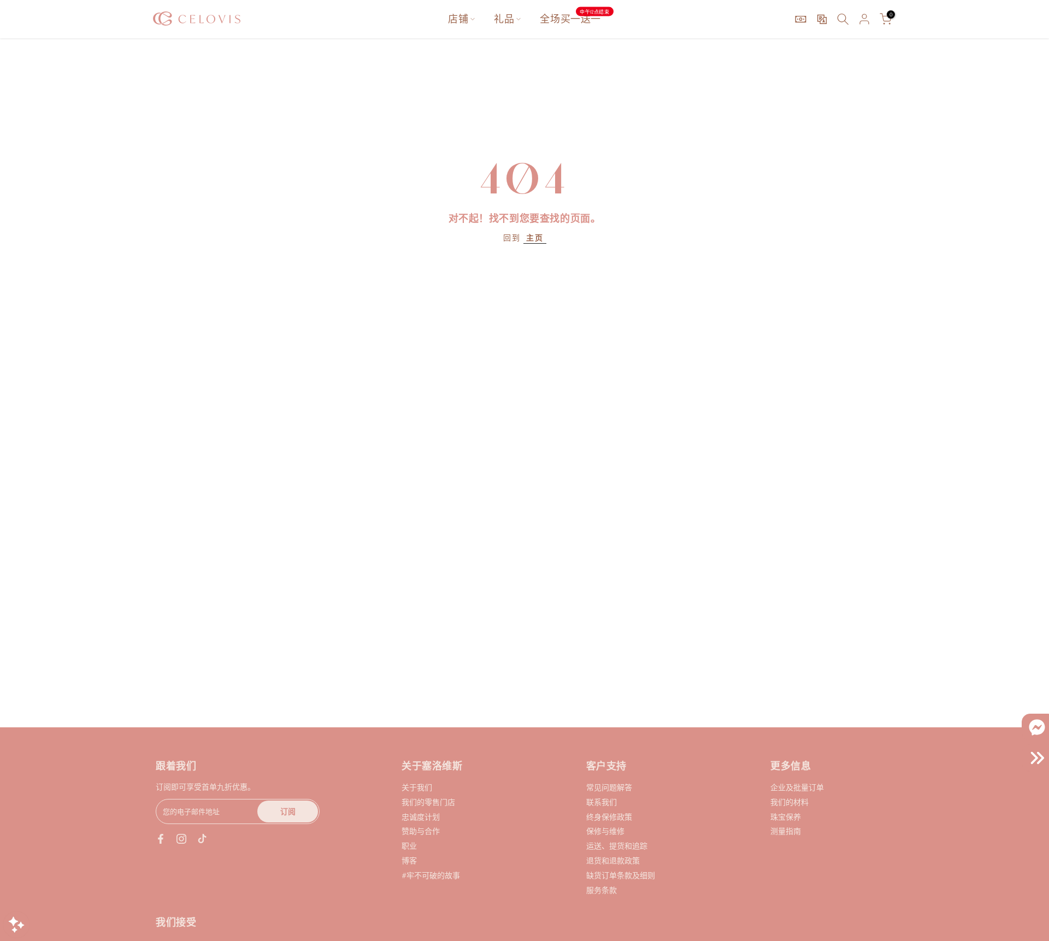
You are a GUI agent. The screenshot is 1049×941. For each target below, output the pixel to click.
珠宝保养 (785, 816)
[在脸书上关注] (161, 838)
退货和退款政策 (613, 860)
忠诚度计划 (421, 816)
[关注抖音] (202, 838)
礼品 (504, 19)
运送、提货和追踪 (616, 845)
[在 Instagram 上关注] (181, 838)
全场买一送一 (574, 18)
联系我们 (601, 802)
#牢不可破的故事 (431, 875)
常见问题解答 (609, 787)
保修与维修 (605, 831)
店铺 (458, 19)
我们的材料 (789, 802)
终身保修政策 (609, 816)
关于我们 (417, 787)
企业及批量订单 (797, 787)
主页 (535, 237)
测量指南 (785, 831)
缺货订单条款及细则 (620, 875)
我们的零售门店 (428, 802)
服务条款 (601, 890)
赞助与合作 (421, 831)
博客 (409, 860)
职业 (409, 845)
